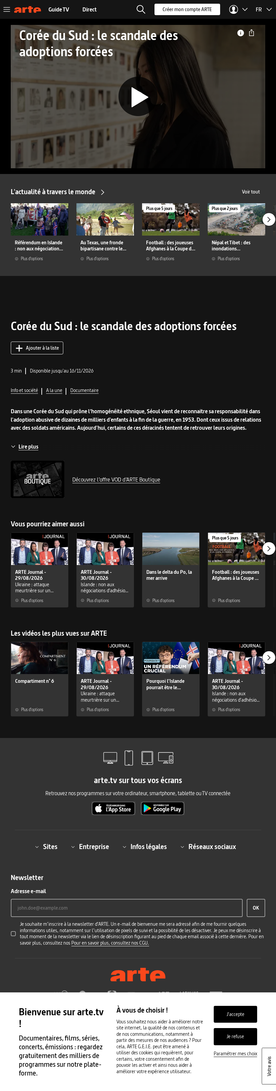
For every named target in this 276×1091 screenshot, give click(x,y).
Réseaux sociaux (212, 846)
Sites (50, 846)
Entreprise (94, 846)
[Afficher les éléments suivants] (269, 219)
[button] (141, 9)
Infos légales (149, 846)
